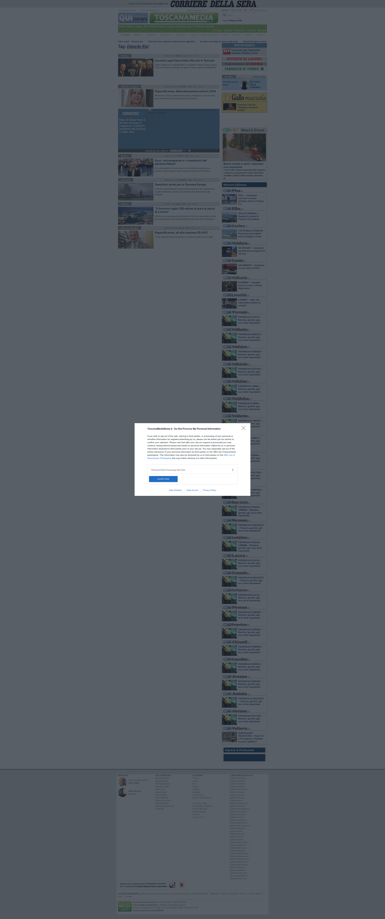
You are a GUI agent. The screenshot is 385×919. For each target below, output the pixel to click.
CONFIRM (163, 479)
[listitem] (192, 469)
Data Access (192, 490)
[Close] (244, 429)
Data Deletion (175, 490)
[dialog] (192, 459)
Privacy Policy (209, 490)
